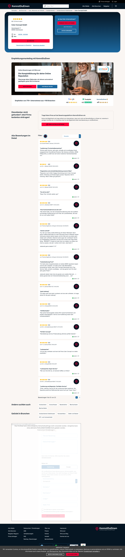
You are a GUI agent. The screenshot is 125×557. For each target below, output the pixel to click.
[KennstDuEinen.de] (18, 6)
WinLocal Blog (64, 533)
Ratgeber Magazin (13, 533)
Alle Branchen (96, 6)
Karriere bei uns (64, 536)
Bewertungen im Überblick (23, 45)
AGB (25, 531)
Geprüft (75, 158)
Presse (47, 531)
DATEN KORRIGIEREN (67, 30)
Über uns (47, 528)
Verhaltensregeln (28, 533)
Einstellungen (36, 528)
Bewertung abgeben (39, 45)
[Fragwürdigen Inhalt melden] (78, 158)
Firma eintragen (12, 536)
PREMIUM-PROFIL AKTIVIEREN (66, 23)
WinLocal (62, 531)
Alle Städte (85, 6)
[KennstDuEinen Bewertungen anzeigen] (45, 136)
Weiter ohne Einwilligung (55, 554)
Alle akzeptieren (72, 554)
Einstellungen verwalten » (92, 551)
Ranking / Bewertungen (30, 539)
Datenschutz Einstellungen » (46, 430)
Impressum (63, 528)
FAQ (25, 536)
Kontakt (47, 536)
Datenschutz (27, 528)
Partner (47, 533)
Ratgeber (106, 6)
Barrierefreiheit (49, 539)
